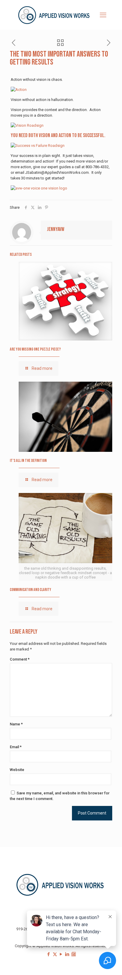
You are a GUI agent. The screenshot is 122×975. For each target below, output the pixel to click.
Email (16, 747)
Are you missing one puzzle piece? (35, 349)
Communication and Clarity (30, 589)
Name (16, 724)
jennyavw (55, 229)
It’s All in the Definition (28, 460)
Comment (20, 659)
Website (17, 769)
